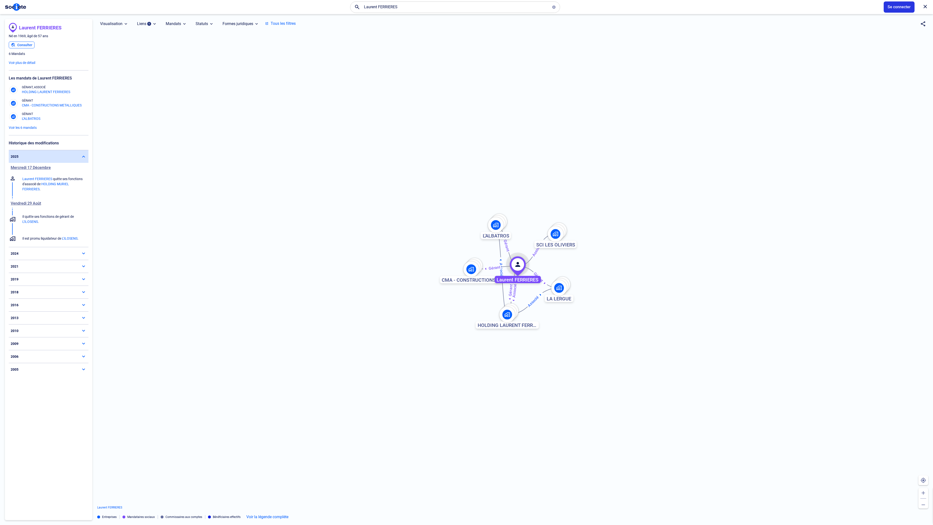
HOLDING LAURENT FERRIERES (46, 92)
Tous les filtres (283, 23)
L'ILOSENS (30, 222)
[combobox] (455, 7)
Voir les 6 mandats (23, 128)
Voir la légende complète (267, 517)
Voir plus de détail (22, 63)
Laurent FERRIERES (40, 28)
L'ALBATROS (31, 119)
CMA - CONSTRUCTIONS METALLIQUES (52, 105)
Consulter (24, 45)
